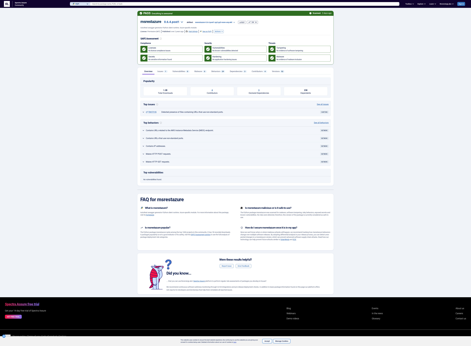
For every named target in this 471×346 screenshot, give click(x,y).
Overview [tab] (148, 71)
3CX (294, 240)
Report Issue (227, 266)
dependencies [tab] (237, 71)
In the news (377, 313)
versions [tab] (277, 71)
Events (375, 308)
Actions (218, 31)
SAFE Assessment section (200, 235)
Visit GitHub (193, 31)
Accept (267, 341)
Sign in (461, 4)
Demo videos (293, 318)
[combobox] (244, 4)
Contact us (461, 318)
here (234, 342)
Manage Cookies (281, 341)
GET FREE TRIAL (13, 317)
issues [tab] (161, 71)
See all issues (323, 104)
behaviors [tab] (217, 71)
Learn (431, 4)
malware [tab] (199, 71)
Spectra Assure (199, 281)
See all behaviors (321, 123)
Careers (459, 313)
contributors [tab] (259, 71)
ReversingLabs (445, 4)
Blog (289, 308)
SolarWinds (285, 240)
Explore (420, 4)
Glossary (376, 318)
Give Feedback (243, 266)
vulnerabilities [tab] (180, 71)
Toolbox (408, 4)
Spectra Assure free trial (22, 304)
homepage (150, 215)
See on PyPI (207, 31)
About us (460, 308)
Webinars (291, 313)
